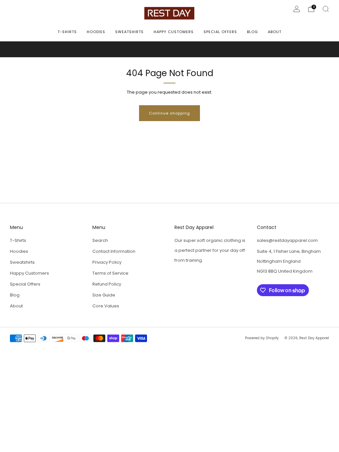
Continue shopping (169, 113)
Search (100, 240)
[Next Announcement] (318, 49)
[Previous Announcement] (21, 49)
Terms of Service (110, 273)
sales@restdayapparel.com (287, 240)
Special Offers (220, 31)
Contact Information (113, 251)
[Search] (325, 9)
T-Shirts (67, 31)
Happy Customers (174, 31)
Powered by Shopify (262, 338)
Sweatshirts (129, 31)
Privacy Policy (106, 262)
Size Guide (103, 295)
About (274, 31)
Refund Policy (106, 284)
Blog (252, 31)
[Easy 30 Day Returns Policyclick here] (169, 49)
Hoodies (96, 31)
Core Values (105, 306)
